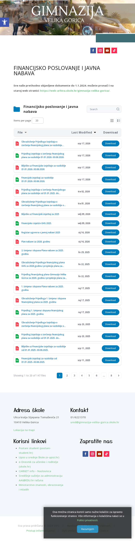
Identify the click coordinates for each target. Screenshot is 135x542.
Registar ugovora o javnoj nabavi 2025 (40, 232)
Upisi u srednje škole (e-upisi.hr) (39, 457)
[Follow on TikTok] (114, 50)
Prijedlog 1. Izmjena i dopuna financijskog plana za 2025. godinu (42, 312)
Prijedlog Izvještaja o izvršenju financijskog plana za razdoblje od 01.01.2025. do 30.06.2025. (42, 336)
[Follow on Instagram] (100, 50)
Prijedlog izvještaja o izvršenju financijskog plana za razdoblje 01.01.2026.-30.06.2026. (42, 155)
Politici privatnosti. (87, 520)
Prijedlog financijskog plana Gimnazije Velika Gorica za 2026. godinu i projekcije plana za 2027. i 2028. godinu (43, 276)
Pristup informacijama (40, 530)
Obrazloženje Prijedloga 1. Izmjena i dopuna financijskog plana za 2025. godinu (43, 300)
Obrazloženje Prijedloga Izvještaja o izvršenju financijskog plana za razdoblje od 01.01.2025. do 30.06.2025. (43, 324)
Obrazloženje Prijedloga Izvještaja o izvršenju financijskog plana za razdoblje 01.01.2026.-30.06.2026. (41, 143)
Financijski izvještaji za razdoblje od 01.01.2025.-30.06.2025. (39, 360)
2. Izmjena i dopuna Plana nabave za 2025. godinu (42, 252)
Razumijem (87, 529)
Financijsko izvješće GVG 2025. (36, 223)
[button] (4, 22)
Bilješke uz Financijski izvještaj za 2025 (40, 214)
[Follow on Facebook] (93, 50)
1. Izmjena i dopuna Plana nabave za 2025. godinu (42, 288)
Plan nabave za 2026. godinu (35, 241)
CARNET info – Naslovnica (35, 471)
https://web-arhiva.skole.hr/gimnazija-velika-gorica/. (74, 90)
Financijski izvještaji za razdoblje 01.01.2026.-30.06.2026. (37, 179)
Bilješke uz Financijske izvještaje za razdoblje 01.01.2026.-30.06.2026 (43, 167)
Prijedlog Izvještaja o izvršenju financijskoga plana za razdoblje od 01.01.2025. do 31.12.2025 (43, 191)
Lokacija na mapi (24, 430)
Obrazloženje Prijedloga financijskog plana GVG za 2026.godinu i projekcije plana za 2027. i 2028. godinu (43, 264)
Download (110, 143)
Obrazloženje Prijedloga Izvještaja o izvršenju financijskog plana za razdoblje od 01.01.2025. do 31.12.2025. (43, 203)
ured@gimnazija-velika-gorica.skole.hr (94, 422)
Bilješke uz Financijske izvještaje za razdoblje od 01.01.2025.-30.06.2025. (43, 348)
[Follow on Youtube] (107, 50)
